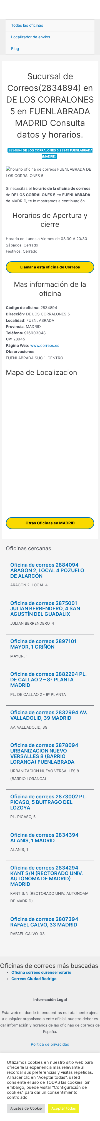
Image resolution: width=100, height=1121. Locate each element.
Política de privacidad (50, 1044)
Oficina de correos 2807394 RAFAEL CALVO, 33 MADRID (44, 922)
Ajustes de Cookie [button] (26, 1108)
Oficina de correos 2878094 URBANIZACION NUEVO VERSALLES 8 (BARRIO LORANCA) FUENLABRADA (44, 753)
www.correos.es (44, 345)
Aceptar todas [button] (63, 1108)
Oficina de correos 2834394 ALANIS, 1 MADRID (44, 837)
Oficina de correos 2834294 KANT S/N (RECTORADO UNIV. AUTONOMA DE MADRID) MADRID (46, 876)
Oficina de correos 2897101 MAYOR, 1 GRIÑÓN (43, 644)
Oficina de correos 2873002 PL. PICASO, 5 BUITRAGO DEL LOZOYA (48, 802)
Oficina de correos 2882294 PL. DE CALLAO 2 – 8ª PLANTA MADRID (48, 679)
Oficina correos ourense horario (41, 972)
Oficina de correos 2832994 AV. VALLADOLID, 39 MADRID (48, 715)
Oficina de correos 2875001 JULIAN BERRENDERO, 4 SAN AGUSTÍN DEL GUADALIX (45, 608)
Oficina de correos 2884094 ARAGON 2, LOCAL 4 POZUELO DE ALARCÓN (47, 570)
